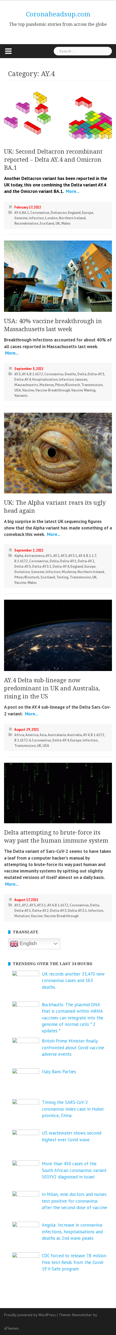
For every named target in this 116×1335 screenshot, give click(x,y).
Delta (81, 374)
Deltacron (59, 212)
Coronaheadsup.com (58, 14)
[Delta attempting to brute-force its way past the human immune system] (58, 793)
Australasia (57, 735)
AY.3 (17, 374)
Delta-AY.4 (22, 379)
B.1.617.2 (36, 374)
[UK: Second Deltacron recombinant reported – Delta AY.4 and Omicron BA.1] (58, 115)
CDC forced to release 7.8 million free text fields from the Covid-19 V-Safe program (74, 1262)
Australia (74, 735)
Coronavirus (39, 212)
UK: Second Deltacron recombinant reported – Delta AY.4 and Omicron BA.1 (53, 159)
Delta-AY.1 (68, 561)
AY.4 (17, 212)
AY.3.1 (72, 555)
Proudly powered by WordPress (30, 1314)
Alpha (18, 555)
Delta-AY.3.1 (41, 566)
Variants (21, 395)
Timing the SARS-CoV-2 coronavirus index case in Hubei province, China (73, 1108)
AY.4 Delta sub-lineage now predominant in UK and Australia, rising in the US (52, 688)
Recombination (26, 223)
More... (72, 191)
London (51, 218)
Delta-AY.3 (96, 374)
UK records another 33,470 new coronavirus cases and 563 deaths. (73, 980)
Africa (19, 735)
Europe (87, 212)
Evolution (22, 572)
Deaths (70, 374)
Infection (36, 218)
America (31, 735)
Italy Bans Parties (59, 1072)
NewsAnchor (82, 1314)
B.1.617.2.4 (22, 740)
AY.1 (49, 555)
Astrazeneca (34, 555)
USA (17, 390)
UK (58, 223)
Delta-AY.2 (86, 561)
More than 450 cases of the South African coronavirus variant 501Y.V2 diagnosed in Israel (74, 1170)
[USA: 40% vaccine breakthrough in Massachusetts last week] (58, 276)
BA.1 (25, 212)
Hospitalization (44, 379)
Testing (62, 577)
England (74, 212)
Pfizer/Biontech (67, 385)
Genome (21, 218)
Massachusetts (26, 385)
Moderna (46, 385)
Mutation (21, 916)
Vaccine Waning (83, 390)
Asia (43, 735)
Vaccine (28, 390)
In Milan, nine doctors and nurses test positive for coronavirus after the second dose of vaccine (74, 1200)
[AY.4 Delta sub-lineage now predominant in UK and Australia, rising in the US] (58, 635)
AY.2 (56, 555)
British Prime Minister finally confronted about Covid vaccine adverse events (73, 1047)
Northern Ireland (72, 218)
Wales (65, 223)
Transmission (92, 385)
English (27, 943)
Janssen (81, 379)
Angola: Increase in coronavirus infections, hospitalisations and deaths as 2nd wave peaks (72, 1231)
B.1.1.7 (91, 555)
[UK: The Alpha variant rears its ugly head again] (58, 452)
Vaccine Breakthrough (52, 390)
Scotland (47, 223)
